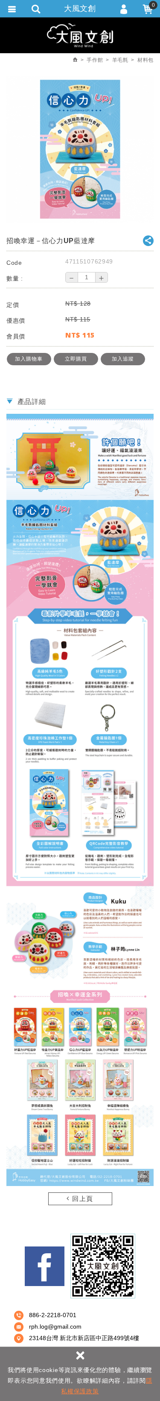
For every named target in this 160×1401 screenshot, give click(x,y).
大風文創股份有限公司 (80, 35)
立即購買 (76, 359)
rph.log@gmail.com (55, 1326)
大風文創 (80, 8)
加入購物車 (29, 359)
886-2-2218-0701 (52, 1315)
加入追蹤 (123, 359)
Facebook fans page (44, 1266)
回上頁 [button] (81, 1198)
